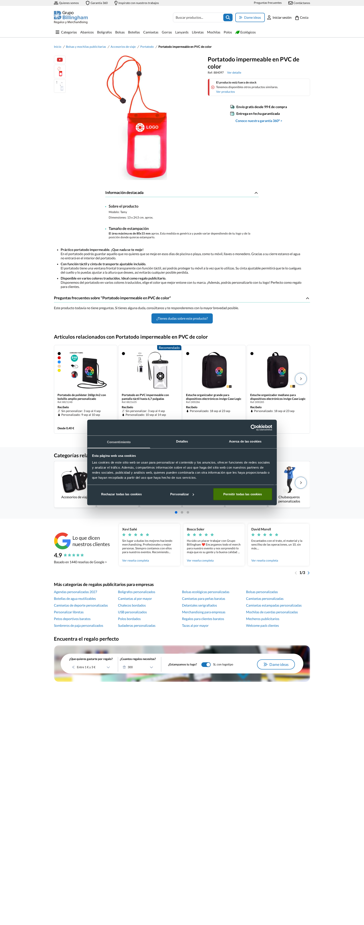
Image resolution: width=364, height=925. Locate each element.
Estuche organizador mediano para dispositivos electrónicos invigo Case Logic (278, 396)
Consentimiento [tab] (119, 442)
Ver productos (225, 91)
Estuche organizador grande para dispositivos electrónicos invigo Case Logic (213, 396)
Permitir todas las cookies (242, 494)
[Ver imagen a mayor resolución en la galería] (135, 118)
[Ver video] (60, 60)
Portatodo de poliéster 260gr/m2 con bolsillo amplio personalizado (82, 396)
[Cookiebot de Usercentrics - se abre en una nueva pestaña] (253, 427)
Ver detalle (234, 72)
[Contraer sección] (256, 192)
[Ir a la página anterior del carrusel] (296, 572)
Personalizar (179, 494)
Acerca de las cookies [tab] (245, 441)
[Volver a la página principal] (71, 17)
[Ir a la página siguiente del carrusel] (308, 572)
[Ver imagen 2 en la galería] (60, 86)
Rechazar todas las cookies (121, 494)
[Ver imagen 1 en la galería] (60, 71)
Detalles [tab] (182, 441)
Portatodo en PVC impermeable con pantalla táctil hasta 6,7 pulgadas (145, 396)
